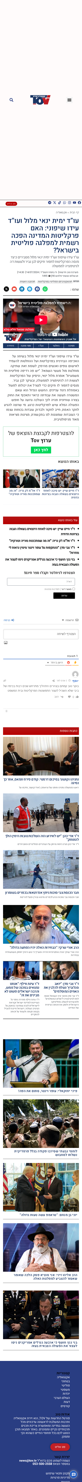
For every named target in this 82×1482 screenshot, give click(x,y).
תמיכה (71, 345)
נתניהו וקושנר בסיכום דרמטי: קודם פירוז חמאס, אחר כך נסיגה (41, 781)
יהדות (66, 1394)
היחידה (10, 345)
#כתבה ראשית (27, 281)
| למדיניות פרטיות (53, 589)
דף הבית (74, 212)
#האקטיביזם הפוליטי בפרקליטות (55, 281)
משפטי (65, 1390)
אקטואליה (61, 212)
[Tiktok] (59, 202)
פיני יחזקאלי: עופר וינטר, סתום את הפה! (47, 1091)
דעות (67, 1402)
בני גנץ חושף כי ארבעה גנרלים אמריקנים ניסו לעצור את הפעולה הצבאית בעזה (44, 1344)
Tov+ (41, 345)
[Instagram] (69, 202)
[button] (69, 100)
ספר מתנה (26, 345)
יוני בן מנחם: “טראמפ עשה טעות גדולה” (48, 1215)
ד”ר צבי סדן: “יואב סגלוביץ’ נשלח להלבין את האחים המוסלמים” (61, 987)
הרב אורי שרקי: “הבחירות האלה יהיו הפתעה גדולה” (44, 947)
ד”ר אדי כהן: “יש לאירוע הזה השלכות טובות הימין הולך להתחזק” (42, 837)
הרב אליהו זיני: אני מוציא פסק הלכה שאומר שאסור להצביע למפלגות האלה (45, 1277)
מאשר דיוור (58, 589)
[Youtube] (74, 202)
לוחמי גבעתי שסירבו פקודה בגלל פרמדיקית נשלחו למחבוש (45, 1153)
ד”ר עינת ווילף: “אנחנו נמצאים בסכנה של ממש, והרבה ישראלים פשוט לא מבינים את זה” (21, 989)
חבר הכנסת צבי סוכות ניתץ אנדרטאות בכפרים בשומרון (42, 892)
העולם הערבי (62, 1398)
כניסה (7, 620)
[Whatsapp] (64, 202)
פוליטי (66, 1386)
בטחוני (65, 1381)
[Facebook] (79, 202)
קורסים (65, 1406)
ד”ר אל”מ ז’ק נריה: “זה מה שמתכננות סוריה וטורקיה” (24, 492)
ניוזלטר (56, 345)
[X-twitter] (54, 202)
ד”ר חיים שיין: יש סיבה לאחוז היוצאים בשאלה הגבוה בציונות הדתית (60, 494)
